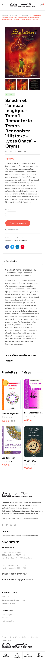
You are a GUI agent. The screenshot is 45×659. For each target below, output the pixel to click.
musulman (23, 241)
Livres (14, 15)
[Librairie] (39, 654)
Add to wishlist (13, 230)
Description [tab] (11, 261)
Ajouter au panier (19, 223)
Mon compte (17, 656)
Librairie (39, 656)
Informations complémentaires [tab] (21, 355)
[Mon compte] (17, 654)
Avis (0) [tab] (9, 361)
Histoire (25, 15)
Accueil (5, 15)
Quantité (8, 209)
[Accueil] (5, 654)
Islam (16, 241)
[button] (35, 32)
